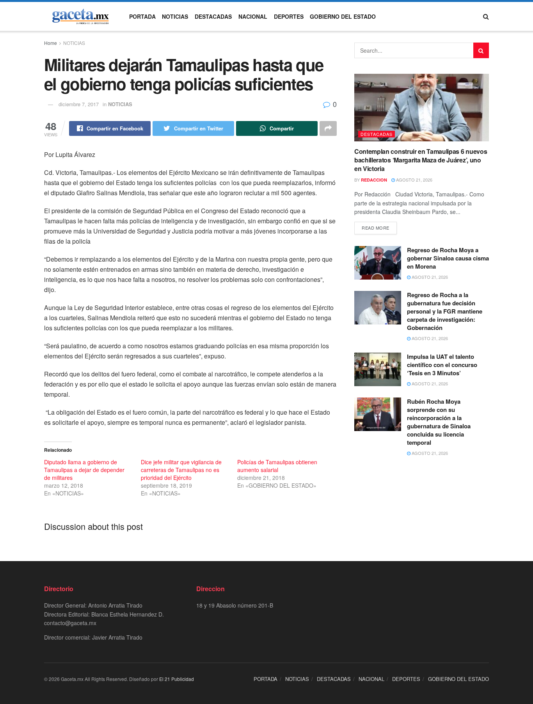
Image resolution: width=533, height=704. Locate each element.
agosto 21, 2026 (413, 179)
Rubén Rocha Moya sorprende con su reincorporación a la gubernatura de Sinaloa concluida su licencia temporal (439, 422)
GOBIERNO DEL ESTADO (343, 16)
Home (50, 42)
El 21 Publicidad (176, 678)
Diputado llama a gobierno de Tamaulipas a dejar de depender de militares (84, 469)
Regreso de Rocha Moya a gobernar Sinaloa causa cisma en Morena (448, 258)
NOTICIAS (175, 16)
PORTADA (142, 16)
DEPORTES (289, 16)
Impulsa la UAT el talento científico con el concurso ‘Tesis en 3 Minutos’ (442, 364)
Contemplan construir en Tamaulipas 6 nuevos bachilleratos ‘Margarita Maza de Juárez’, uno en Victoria (420, 160)
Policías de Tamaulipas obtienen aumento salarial (277, 466)
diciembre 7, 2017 (79, 104)
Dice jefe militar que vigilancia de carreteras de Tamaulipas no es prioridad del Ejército (181, 469)
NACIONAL (252, 16)
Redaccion (374, 180)
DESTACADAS (213, 16)
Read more (375, 228)
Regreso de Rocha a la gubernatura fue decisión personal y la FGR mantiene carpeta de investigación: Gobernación (444, 311)
